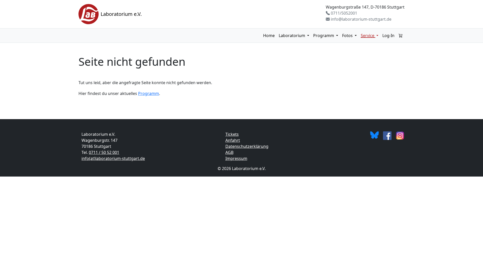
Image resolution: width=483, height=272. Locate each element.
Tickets (232, 134)
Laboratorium (292, 35)
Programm (324, 35)
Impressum (236, 158)
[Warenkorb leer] (400, 35)
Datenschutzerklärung (246, 146)
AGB (229, 152)
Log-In (388, 35)
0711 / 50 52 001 (104, 152)
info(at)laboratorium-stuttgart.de (113, 158)
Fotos (348, 35)
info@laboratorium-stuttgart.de (360, 19)
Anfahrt (232, 140)
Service (368, 35)
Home (269, 35)
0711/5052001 (343, 13)
